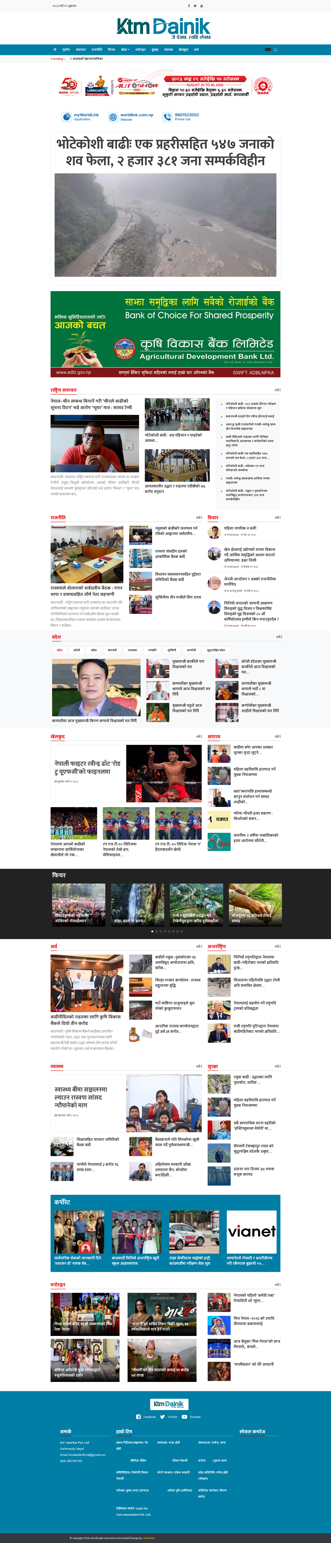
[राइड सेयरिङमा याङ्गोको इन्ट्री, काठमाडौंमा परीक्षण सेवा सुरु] (194, 1231)
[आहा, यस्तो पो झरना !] (137, 904)
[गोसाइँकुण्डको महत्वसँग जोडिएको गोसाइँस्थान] (78, 904)
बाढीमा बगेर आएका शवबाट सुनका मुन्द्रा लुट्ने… (253, 750)
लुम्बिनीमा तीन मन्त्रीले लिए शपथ (178, 597)
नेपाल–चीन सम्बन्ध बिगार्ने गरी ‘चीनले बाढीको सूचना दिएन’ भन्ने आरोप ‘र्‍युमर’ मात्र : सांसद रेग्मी (91, 404)
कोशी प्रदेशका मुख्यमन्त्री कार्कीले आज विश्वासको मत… (259, 667)
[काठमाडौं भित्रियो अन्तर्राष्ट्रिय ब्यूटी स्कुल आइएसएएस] (137, 1231)
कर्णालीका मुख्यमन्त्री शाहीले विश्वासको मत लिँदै (260, 708)
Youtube (195, 1417)
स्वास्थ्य (168, 49)
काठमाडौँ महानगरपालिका (88, 58)
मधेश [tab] (94, 650)
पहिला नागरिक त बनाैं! (240, 528)
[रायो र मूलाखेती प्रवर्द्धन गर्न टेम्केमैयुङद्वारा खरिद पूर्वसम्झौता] (196, 904)
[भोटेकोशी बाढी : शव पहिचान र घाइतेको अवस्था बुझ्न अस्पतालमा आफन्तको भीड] (177, 414)
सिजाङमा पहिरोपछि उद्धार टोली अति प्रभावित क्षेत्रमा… (257, 983)
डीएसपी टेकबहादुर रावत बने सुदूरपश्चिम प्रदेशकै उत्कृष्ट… (253, 1149)
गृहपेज (66, 49)
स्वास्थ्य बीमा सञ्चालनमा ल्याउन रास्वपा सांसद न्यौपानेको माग (81, 1098)
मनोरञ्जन (140, 49)
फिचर (111, 49)
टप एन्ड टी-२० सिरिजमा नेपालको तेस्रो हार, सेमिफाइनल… (120, 849)
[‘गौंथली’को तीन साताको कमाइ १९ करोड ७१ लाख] (162, 1360)
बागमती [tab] (112, 650)
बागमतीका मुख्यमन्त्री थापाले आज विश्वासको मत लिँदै (191, 689)
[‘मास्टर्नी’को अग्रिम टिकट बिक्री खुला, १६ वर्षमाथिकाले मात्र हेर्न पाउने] (162, 1314)
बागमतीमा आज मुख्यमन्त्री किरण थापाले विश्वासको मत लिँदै (94, 721)
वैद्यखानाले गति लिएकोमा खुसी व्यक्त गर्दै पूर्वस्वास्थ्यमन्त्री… (177, 1142)
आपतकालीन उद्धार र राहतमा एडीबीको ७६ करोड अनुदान (175, 489)
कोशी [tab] (77, 650)
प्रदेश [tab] (59, 650)
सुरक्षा (155, 49)
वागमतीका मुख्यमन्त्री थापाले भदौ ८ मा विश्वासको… (256, 689)
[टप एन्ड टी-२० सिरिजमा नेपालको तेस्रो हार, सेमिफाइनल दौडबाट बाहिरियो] (126, 823)
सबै (277, 390)
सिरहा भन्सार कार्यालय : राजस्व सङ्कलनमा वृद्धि (178, 983)
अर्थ (196, 49)
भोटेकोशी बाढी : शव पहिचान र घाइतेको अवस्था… (173, 438)
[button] (268, 49)
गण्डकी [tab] (152, 650)
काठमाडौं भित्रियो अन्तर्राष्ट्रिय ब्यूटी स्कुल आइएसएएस (135, 1261)
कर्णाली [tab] (191, 650)
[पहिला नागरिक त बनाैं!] (216, 532)
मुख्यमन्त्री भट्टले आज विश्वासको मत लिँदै (187, 708)
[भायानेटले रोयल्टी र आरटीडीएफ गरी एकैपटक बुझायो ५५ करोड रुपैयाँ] (252, 1231)
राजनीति (97, 49)
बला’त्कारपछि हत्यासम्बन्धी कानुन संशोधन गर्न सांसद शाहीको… (253, 796)
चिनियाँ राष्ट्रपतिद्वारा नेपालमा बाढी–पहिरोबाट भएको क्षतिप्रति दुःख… (256, 962)
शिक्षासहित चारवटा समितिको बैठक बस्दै (98, 1142)
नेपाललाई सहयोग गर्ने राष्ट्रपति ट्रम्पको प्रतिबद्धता (255, 1006)
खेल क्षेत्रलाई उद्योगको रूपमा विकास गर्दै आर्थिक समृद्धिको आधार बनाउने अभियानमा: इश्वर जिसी (249, 555)
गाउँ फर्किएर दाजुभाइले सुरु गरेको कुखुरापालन (175, 1006)
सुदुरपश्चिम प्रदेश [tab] (216, 650)
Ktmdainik (149, 1538)
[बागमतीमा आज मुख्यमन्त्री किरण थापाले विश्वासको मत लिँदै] (96, 687)
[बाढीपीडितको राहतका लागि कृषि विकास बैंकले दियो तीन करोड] (87, 983)
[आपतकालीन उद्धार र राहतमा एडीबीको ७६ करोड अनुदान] (177, 465)
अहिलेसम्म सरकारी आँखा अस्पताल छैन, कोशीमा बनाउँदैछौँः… (173, 1170)
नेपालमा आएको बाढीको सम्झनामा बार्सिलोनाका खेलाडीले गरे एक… (68, 849)
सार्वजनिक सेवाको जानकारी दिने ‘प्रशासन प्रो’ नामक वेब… (77, 1261)
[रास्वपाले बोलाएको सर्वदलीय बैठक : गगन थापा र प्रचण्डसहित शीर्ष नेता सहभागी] (87, 554)
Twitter (172, 1417)
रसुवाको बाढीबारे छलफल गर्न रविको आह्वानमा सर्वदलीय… (176, 531)
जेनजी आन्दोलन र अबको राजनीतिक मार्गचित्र (250, 582)
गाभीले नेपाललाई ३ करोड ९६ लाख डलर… (97, 1167)
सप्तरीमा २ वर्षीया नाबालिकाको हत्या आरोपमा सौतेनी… (256, 838)
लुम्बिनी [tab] (172, 650)
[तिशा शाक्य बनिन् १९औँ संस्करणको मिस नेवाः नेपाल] (85, 1314)
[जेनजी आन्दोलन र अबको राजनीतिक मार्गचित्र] (216, 583)
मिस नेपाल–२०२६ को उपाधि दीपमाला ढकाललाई (254, 1321)
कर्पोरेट (62, 1203)
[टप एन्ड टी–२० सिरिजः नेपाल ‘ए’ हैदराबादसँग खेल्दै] (178, 823)
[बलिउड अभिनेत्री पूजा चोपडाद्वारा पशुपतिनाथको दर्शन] (85, 1360)
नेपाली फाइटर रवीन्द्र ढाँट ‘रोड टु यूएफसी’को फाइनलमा (87, 768)
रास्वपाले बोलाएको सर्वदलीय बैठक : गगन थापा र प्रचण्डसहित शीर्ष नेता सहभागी (86, 591)
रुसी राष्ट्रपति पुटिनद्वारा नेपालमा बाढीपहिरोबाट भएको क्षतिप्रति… (256, 1029)
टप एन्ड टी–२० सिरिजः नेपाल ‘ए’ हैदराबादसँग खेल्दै (178, 847)
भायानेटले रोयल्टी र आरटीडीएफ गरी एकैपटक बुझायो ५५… (249, 1261)
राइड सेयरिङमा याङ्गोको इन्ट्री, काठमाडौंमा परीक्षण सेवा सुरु (190, 1261)
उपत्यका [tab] (132, 650)
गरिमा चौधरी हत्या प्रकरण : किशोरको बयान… (253, 816)
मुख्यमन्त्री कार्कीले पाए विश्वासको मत (188, 664)
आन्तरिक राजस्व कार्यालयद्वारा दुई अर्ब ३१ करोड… (177, 1029)
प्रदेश (124, 49)
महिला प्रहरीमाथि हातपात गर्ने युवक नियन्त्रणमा (255, 772)
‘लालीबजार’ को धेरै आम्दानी (254, 1364)
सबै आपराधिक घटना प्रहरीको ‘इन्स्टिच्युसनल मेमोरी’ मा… (255, 1126)
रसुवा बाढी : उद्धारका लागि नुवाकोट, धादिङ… (253, 1080)
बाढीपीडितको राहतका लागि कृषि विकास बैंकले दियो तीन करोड (86, 1020)
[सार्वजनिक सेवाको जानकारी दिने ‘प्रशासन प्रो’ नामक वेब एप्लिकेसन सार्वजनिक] (79, 1231)
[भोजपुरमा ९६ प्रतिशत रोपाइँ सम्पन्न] (255, 904)
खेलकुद (183, 49)
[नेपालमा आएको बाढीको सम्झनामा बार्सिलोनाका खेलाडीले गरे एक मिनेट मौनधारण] (74, 823)
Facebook (149, 1417)
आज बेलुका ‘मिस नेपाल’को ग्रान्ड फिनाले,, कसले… (257, 1344)
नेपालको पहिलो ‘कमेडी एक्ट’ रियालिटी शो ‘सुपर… (254, 1298)
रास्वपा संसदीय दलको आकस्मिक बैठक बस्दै (171, 554)
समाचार (81, 49)
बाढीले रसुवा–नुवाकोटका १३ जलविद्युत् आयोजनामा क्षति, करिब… (175, 962)
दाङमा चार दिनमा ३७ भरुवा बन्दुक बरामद (254, 1172)
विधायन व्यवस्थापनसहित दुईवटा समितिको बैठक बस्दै (178, 577)
